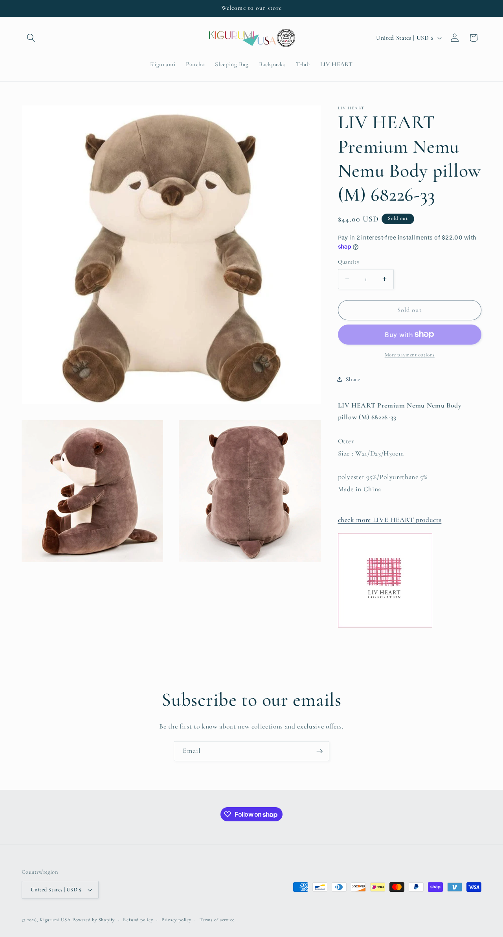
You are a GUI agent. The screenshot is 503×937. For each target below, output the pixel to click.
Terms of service (217, 919)
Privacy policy (176, 919)
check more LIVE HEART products (390, 520)
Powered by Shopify (93, 919)
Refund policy (138, 919)
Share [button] (353, 379)
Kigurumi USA (55, 919)
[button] (31, 37)
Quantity (349, 261)
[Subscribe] (319, 751)
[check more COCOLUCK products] (385, 627)
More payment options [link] (410, 355)
